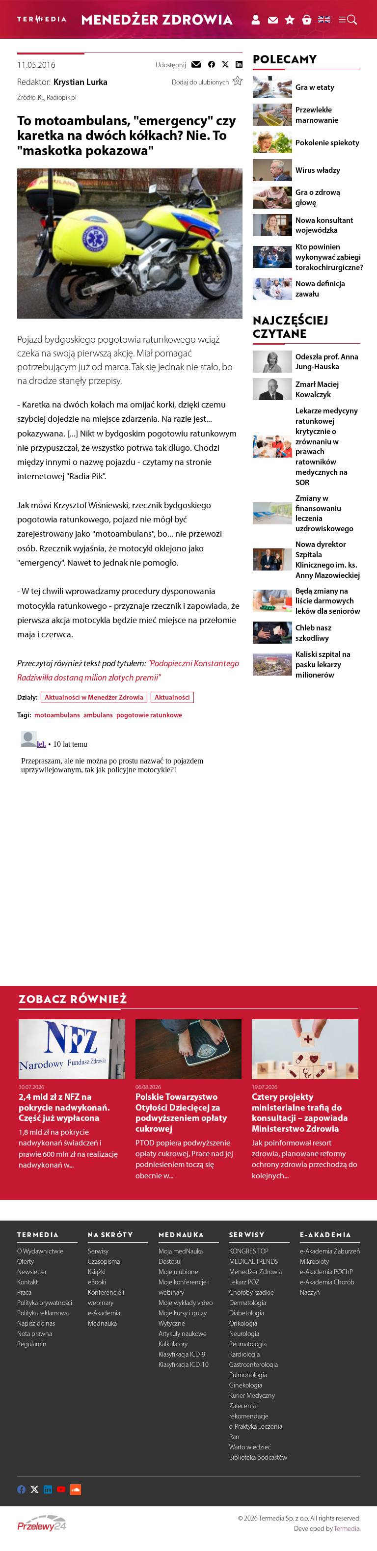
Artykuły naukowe (183, 1334)
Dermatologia (247, 1303)
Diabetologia (246, 1313)
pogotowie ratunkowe (149, 714)
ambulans (98, 714)
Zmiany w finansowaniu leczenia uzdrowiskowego (324, 513)
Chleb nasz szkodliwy (313, 633)
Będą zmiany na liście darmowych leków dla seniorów (328, 601)
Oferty (25, 1261)
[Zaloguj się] (255, 19)
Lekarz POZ (244, 1282)
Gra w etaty (315, 87)
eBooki (97, 1282)
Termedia (346, 1528)
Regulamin (32, 1344)
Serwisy (98, 1251)
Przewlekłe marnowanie (317, 115)
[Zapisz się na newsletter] (272, 19)
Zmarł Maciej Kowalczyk (317, 389)
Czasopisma (104, 1261)
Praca (24, 1292)
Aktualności (172, 697)
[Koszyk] (306, 19)
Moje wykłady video (186, 1303)
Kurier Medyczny (252, 1395)
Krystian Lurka (81, 82)
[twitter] (225, 65)
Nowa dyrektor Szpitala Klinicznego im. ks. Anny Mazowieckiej (328, 559)
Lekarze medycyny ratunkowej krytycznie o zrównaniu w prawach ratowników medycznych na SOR (327, 446)
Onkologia (243, 1323)
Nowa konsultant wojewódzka (324, 225)
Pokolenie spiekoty (327, 142)
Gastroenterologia (253, 1365)
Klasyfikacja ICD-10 (184, 1365)
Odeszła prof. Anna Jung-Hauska (327, 362)
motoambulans (57, 714)
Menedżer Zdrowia (255, 1272)
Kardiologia (244, 1354)
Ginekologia (245, 1385)
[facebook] (211, 65)
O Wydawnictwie (40, 1251)
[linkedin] (239, 65)
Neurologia (244, 1334)
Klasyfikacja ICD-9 (182, 1354)
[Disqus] (129, 850)
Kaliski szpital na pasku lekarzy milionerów (323, 664)
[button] (347, 19)
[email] (196, 65)
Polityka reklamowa (43, 1313)
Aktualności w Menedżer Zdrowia (94, 697)
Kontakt (27, 1282)
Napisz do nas (36, 1323)
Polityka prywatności (44, 1303)
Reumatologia (248, 1344)
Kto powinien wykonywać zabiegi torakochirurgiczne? (329, 257)
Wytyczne (172, 1323)
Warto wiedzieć (250, 1447)
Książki (97, 1272)
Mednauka (102, 1323)
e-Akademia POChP (326, 1272)
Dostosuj (170, 1261)
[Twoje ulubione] (289, 19)
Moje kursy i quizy (183, 1313)
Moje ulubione (178, 1272)
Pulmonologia (248, 1375)
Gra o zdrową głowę (318, 197)
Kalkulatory (173, 1344)
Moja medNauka (181, 1251)
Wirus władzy (318, 170)
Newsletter (32, 1272)
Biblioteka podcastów (258, 1457)
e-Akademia (104, 1313)
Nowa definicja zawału (320, 288)
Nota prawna (34, 1334)
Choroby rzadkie (251, 1292)
